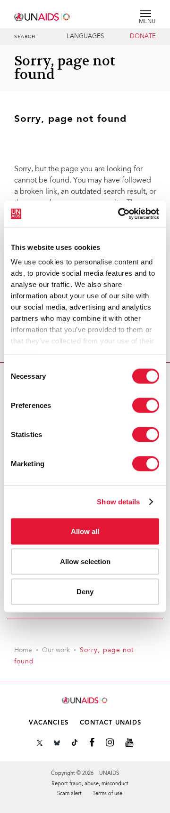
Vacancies (48, 723)
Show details (118, 502)
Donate (143, 37)
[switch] (145, 405)
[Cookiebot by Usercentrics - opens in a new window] (120, 214)
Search (25, 37)
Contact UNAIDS (110, 723)
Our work (56, 650)
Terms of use (107, 794)
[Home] (42, 15)
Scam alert (69, 794)
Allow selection (85, 561)
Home (23, 650)
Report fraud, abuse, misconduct (89, 784)
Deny (85, 591)
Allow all (85, 531)
